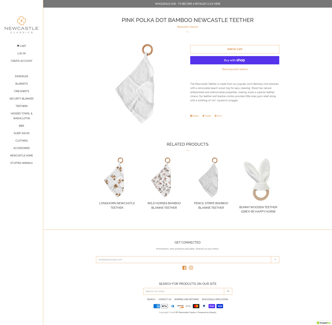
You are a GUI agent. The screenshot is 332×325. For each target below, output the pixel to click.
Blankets (21, 83)
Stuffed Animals (21, 163)
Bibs (21, 125)
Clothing (21, 140)
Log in (21, 53)
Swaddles (21, 76)
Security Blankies (22, 98)
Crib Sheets (21, 91)
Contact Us (164, 299)
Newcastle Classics (187, 26)
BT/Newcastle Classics (186, 312)
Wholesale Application (215, 299)
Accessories (21, 148)
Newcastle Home (21, 155)
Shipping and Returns (186, 299)
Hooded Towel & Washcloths (22, 116)
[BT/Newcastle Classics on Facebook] (184, 268)
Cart (22, 46)
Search (151, 299)
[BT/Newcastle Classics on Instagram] (191, 268)
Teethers (22, 106)
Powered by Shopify (207, 312)
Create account (22, 61)
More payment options (235, 69)
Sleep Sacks (22, 133)
